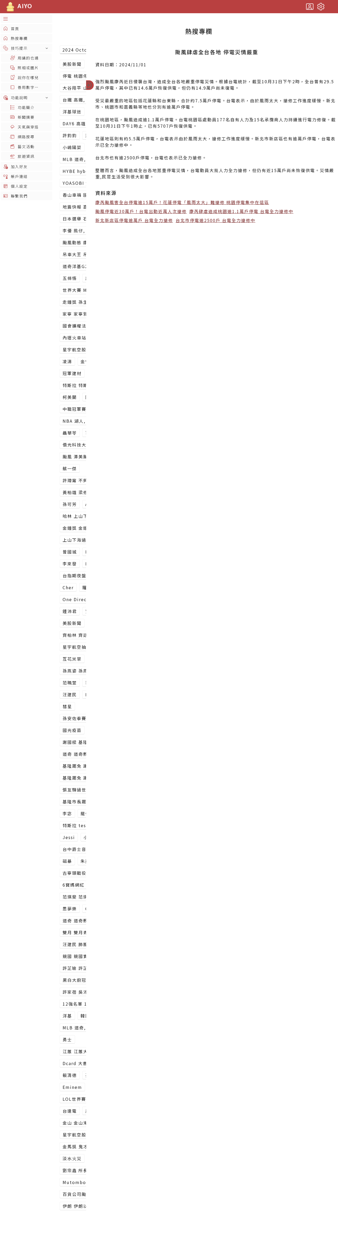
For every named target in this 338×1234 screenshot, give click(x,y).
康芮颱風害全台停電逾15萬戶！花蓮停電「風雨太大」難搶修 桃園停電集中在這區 (182, 202)
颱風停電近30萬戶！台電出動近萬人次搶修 (141, 211)
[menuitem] (26, 18)
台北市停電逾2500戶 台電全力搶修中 (215, 220)
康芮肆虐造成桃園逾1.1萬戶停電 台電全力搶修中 (241, 211)
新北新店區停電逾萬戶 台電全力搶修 (134, 220)
